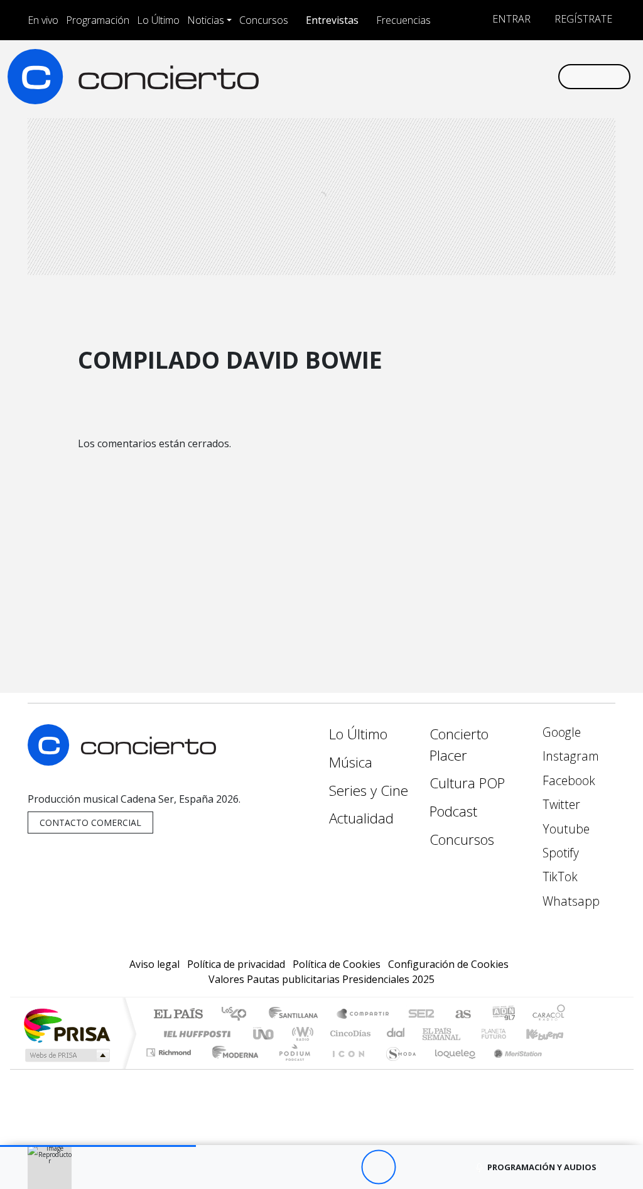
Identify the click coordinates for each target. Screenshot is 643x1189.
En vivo (43, 20)
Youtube (564, 828)
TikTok (558, 876)
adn (502, 1015)
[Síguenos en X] (467, 76)
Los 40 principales (238, 1015)
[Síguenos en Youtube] (487, 76)
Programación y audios (541, 1167)
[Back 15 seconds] (344, 1167)
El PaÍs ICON (346, 1068)
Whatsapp (569, 901)
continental (396, 1033)
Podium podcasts (170, 1049)
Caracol (549, 1015)
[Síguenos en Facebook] (447, 76)
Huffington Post (194, 1033)
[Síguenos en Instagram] (427, 76)
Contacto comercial (90, 822)
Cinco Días (348, 1033)
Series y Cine (368, 790)
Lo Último (158, 20)
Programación (97, 20)
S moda (397, 1068)
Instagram (569, 755)
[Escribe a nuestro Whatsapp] (547, 76)
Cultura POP (467, 783)
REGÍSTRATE (582, 19)
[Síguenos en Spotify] (507, 76)
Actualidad (361, 818)
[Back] (309, 1167)
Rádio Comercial (567, 1068)
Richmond (170, 1068)
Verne (467, 1033)
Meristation (511, 1068)
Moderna (232, 1068)
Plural (291, 1068)
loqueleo (451, 1068)
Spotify (559, 852)
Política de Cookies (337, 964)
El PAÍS (178, 1015)
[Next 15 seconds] (413, 1167)
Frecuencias (403, 20)
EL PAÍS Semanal (430, 1033)
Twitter (559, 804)
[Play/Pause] (378, 1167)
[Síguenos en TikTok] (527, 76)
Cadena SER (421, 1015)
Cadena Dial (505, 1033)
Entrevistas (332, 20)
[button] (98, 1146)
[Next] (447, 1167)
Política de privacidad (236, 964)
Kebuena (550, 1033)
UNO (264, 1033)
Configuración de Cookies (448, 964)
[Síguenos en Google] (407, 76)
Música (350, 762)
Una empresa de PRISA (66, 1025)
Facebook (567, 780)
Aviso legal (154, 964)
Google (560, 732)
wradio (300, 1033)
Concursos (263, 20)
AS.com (461, 1015)
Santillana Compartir (363, 1015)
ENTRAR (510, 19)
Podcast (453, 811)
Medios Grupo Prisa (66, 1055)
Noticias (205, 20)
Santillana (297, 1015)
